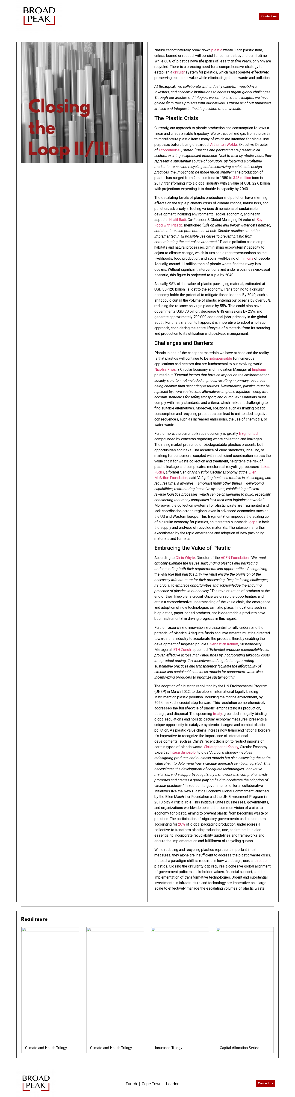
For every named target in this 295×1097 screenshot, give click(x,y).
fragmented (248, 433)
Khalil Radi (177, 220)
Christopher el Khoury (221, 747)
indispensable (220, 358)
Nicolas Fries (165, 369)
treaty (217, 714)
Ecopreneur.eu (170, 150)
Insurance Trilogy (168, 1048)
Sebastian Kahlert (224, 644)
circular (179, 72)
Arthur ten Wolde (223, 144)
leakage (172, 467)
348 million (242, 178)
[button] (245, 16)
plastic (216, 50)
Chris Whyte (185, 558)
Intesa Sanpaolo (183, 752)
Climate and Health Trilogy (46, 1048)
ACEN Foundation (235, 558)
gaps (253, 522)
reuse (262, 861)
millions (247, 258)
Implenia (259, 369)
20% (181, 824)
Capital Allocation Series (239, 1048)
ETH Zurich (182, 649)
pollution (237, 197)
